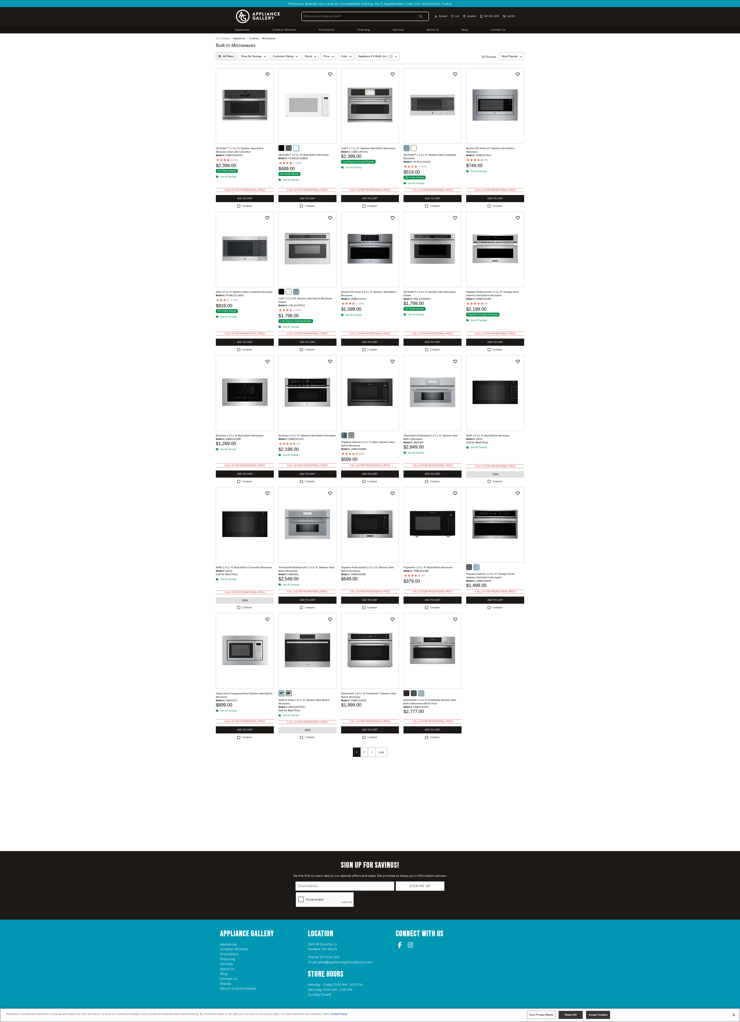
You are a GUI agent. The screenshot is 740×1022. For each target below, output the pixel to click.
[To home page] (258, 16)
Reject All (570, 1014)
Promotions (326, 29)
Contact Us (498, 29)
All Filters (228, 56)
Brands (225, 984)
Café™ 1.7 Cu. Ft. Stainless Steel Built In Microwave (368, 148)
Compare (247, 206)
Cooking (253, 38)
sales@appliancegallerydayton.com (345, 962)
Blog (465, 29)
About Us (432, 29)
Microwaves (268, 38)
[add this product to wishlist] (267, 74)
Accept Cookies (598, 1014)
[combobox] (253, 56)
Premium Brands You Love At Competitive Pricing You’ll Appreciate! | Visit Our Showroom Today (370, 4)
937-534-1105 (329, 957)
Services (398, 29)
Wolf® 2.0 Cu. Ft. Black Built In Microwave (488, 435)
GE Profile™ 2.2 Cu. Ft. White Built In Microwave (303, 155)
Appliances (242, 29)
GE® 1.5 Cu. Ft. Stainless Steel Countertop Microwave (244, 292)
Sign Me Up (420, 886)
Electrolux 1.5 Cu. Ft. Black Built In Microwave (239, 435)
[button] (436, 16)
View (495, 474)
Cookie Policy (339, 1014)
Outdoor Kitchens (284, 29)
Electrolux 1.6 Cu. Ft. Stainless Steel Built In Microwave (307, 435)
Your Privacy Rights (541, 1014)
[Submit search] (421, 16)
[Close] (734, 1015)
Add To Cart (245, 198)
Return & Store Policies (238, 988)
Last (381, 752)
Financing (363, 29)
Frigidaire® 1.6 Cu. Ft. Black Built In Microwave (428, 567)
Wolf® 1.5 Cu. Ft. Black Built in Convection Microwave (244, 567)
